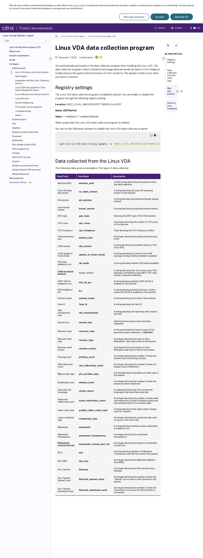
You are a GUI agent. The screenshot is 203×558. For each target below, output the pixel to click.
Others (18, 115)
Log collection (22, 98)
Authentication (19, 119)
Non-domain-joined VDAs (24, 144)
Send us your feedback (172, 106)
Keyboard (16, 136)
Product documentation (36, 28)
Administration (19, 68)
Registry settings (171, 61)
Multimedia (17, 140)
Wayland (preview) (20, 174)
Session (16, 161)
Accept (159, 16)
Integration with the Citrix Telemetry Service (32, 81)
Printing (16, 153)
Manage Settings (134, 16)
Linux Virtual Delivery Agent (73, 36)
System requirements (19, 55)
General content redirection (25, 132)
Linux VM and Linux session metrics (32, 94)
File (14, 123)
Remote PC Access (21, 157)
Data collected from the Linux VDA (171, 75)
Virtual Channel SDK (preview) (26, 170)
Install (12, 60)
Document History (18, 182)
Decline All (181, 16)
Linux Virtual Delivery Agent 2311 (25, 47)
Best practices (16, 178)
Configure (14, 64)
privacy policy (79, 5)
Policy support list (20, 149)
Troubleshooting (23, 111)
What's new (14, 51)
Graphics (16, 128)
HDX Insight (21, 76)
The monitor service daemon (28, 107)
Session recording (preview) (25, 165)
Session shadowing (24, 102)
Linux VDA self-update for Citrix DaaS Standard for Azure (30, 88)
